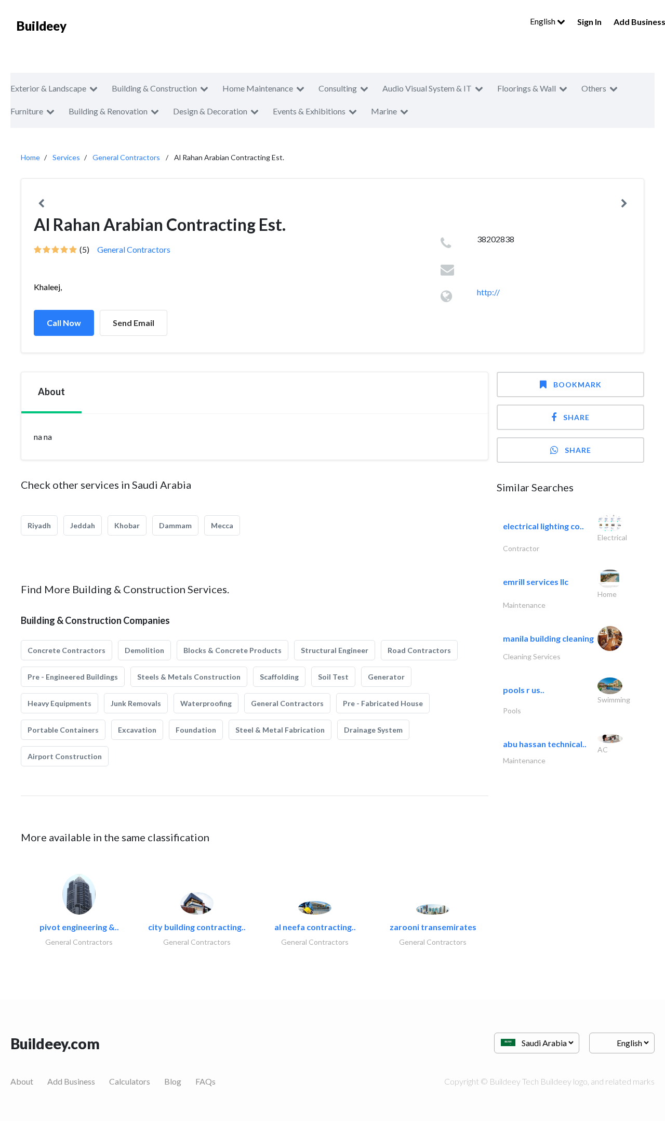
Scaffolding (279, 676)
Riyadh (39, 525)
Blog (172, 1081)
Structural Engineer (334, 650)
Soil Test (333, 676)
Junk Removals (136, 703)
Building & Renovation (108, 111)
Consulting (337, 88)
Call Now (64, 323)
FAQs (205, 1081)
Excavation (137, 729)
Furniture (26, 111)
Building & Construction (154, 88)
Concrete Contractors (66, 650)
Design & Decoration (210, 111)
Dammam (175, 525)
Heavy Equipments (59, 703)
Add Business (71, 1081)
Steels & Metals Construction (189, 676)
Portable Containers (63, 729)
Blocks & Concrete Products (232, 650)
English (543, 21)
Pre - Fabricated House (383, 703)
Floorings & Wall (526, 88)
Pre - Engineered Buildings (73, 676)
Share (576, 417)
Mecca (222, 525)
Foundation (196, 729)
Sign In (589, 22)
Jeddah (82, 525)
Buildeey (41, 25)
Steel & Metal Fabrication (280, 729)
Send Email (133, 323)
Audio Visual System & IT (427, 88)
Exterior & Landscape (48, 88)
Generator (386, 676)
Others (593, 88)
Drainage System (373, 729)
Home (30, 157)
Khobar (127, 525)
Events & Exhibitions (309, 111)
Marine (384, 111)
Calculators (129, 1081)
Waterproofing (206, 703)
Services (66, 157)
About (21, 1081)
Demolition (144, 650)
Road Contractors (419, 650)
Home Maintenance (257, 88)
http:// (488, 292)
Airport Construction (65, 756)
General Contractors (126, 157)
